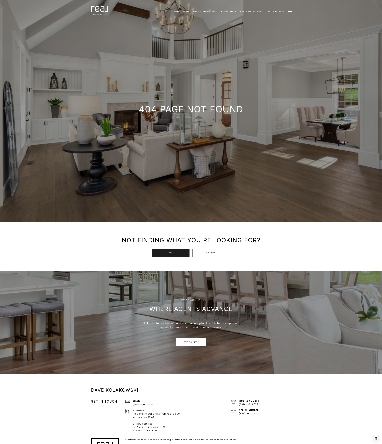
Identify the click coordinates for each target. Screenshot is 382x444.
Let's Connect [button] (191, 342)
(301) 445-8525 (248, 404)
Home (171, 253)
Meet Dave (211, 253)
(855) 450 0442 (248, 413)
